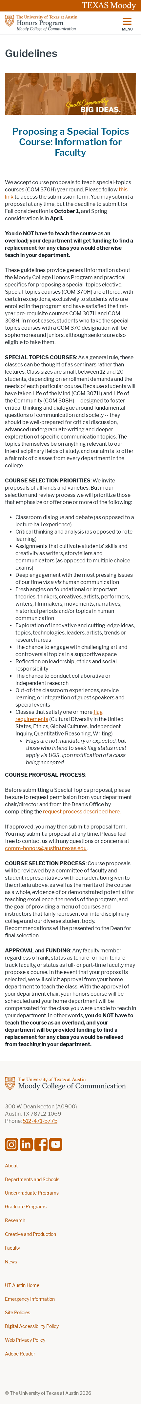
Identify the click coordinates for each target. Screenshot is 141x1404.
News (11, 1262)
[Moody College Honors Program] (59, 23)
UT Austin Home (22, 1285)
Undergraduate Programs (32, 1193)
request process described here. (82, 812)
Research (15, 1220)
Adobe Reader (20, 1354)
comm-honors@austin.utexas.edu (46, 848)
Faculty (12, 1248)
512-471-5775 (40, 1121)
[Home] (70, 1083)
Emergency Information (30, 1299)
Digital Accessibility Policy (32, 1326)
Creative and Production (30, 1234)
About (11, 1166)
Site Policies (17, 1313)
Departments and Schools (32, 1179)
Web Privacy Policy (25, 1340)
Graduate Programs (26, 1207)
